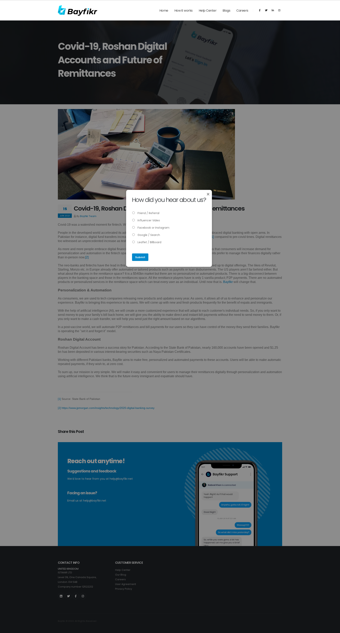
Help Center (208, 10)
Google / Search (148, 235)
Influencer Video (148, 220)
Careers (242, 10)
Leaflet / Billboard (149, 242)
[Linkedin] (272, 10)
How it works (183, 10)
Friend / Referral (148, 213)
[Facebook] (259, 10)
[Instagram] (279, 10)
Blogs (226, 10)
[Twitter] (266, 10)
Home (163, 10)
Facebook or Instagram (153, 228)
